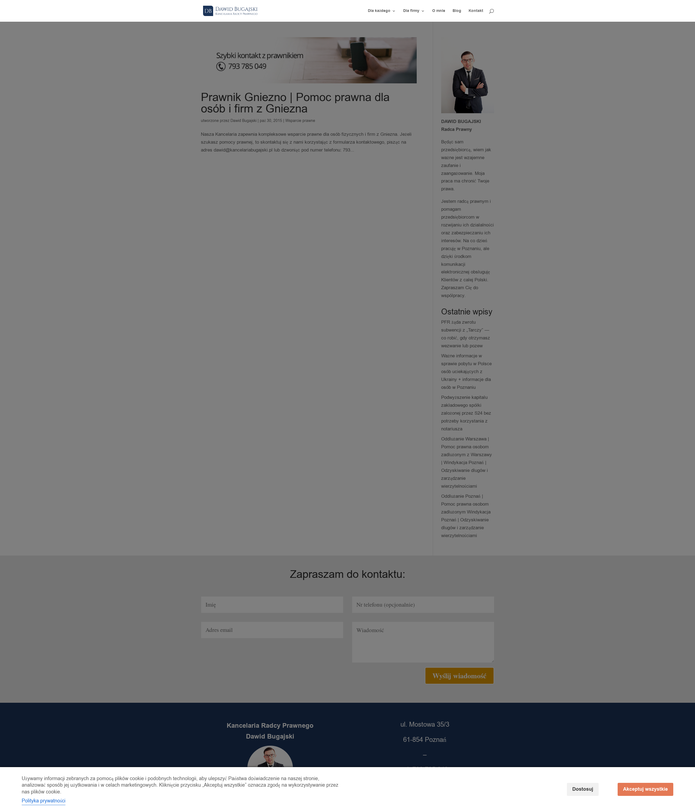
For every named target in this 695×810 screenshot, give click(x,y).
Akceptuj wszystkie (645, 789)
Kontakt (476, 11)
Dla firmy (411, 11)
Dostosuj (582, 789)
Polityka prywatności (43, 801)
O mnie (438, 11)
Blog (457, 11)
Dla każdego (379, 11)
